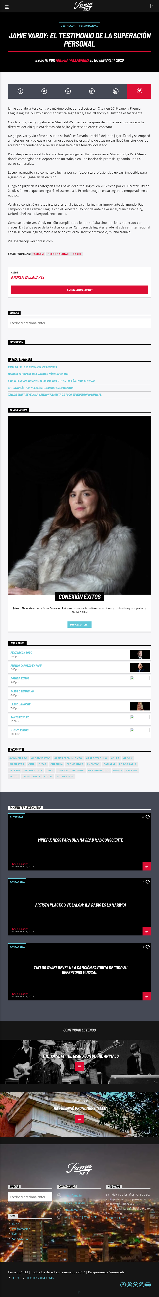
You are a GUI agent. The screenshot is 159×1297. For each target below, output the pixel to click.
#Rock (128, 758)
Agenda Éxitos (19, 678)
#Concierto (18, 758)
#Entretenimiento (68, 758)
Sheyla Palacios (19, 864)
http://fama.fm (73, 1195)
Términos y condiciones (40, 1278)
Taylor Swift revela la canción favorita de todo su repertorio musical (55, 394)
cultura (56, 764)
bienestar (17, 764)
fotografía (128, 764)
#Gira (115, 758)
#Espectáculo (96, 758)
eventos (93, 764)
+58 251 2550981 (74, 1202)
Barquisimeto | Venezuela (81, 1217)
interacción (33, 770)
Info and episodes (79, 624)
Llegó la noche (20, 704)
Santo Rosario (19, 717)
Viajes (48, 776)
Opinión (78, 770)
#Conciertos (41, 758)
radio (77, 254)
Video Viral (65, 776)
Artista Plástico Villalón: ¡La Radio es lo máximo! (40, 387)
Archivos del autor (79, 290)
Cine (31, 764)
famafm (38, 254)
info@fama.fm (73, 1210)
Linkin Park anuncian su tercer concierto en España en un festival (51, 381)
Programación (21, 1229)
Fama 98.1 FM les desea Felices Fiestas (32, 367)
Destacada (67, 25)
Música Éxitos (19, 730)
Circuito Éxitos (115, 1218)
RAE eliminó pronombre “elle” (80, 1108)
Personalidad (89, 25)
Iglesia (15, 770)
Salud (14, 776)
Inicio (15, 1224)
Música (62, 770)
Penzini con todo (21, 652)
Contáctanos (20, 1238)
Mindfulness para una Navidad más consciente (38, 374)
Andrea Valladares (72, 60)
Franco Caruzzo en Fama (26, 665)
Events (16, 1234)
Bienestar (17, 817)
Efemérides (75, 764)
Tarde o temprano (22, 691)
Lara (50, 770)
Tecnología (31, 776)
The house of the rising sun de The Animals (80, 1055)
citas (43, 764)
